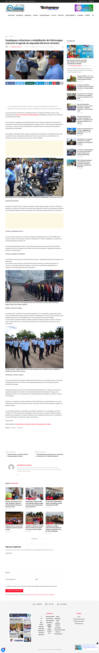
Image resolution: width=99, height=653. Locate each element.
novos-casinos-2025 (49, 626)
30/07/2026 (8, 508)
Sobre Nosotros (31, 1)
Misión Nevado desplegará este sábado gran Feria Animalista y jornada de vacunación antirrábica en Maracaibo (84, 163)
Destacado (11, 15)
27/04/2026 (28, 531)
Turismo (87, 15)
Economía (80, 15)
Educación (41, 634)
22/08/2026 (85, 65)
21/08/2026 (80, 156)
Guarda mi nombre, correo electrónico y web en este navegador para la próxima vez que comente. (32, 586)
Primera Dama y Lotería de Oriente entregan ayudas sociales (33, 424)
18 (41, 618)
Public (57, 616)
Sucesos (35, 15)
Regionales (28, 15)
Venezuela (20, 427)
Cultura (41, 624)
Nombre (8, 572)
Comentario (9, 553)
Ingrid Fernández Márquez (75, 65)
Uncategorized (58, 633)
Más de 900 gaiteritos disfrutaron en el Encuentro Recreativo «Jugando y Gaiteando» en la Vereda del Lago (85, 108)
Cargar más (34, 538)
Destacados (41, 630)
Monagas (13, 427)
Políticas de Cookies (23, 1)
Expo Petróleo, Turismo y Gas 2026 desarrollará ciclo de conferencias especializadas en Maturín (76, 61)
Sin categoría (57, 623)
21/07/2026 (28, 508)
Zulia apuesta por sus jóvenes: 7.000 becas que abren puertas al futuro (14, 527)
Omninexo (59, 649)
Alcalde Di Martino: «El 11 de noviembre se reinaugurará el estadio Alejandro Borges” (85, 77)
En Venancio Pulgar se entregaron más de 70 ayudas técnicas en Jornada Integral (85, 86)
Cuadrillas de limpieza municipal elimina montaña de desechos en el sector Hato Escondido (34, 527)
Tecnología (58, 627)
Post (49, 633)
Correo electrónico (10, 579)
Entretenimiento (70, 15)
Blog (41, 622)
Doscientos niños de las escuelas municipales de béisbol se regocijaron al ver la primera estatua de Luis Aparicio (85, 120)
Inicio (6, 1)
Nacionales (19, 15)
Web (37, 579)
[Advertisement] (49, 27)
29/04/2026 (8, 531)
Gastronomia (49, 618)
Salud (57, 620)
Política (53, 15)
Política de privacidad (13, 1)
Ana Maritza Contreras (16, 46)
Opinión (49, 629)
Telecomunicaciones (59, 629)
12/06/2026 (48, 507)
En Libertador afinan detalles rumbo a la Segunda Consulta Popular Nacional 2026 (54, 503)
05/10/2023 (26, 46)
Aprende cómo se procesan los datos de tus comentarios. (41, 594)
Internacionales (45, 15)
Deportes (61, 15)
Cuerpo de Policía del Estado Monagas (27, 115)
